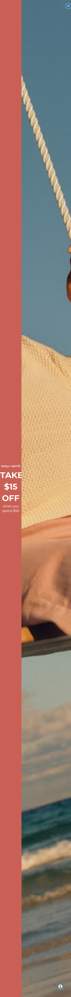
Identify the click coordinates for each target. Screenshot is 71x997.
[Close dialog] (68, 6)
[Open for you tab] (60, 986)
